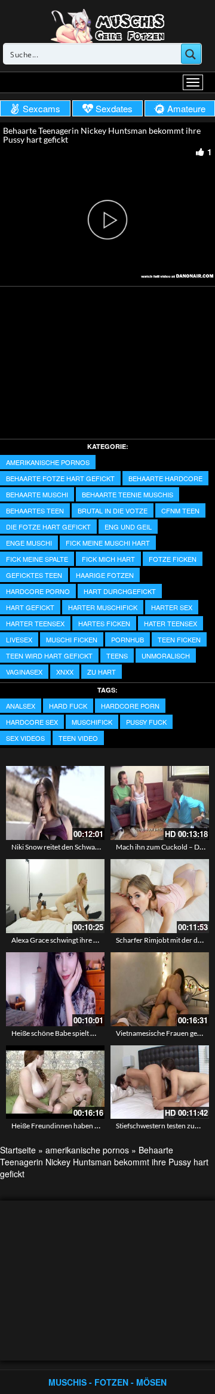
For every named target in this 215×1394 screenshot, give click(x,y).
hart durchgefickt (120, 591)
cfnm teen (180, 510)
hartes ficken (104, 623)
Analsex (20, 705)
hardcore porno (38, 591)
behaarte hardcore (165, 478)
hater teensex (170, 623)
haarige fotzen (105, 575)
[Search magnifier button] (191, 54)
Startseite (18, 1150)
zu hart (101, 671)
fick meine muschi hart (108, 542)
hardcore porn (130, 705)
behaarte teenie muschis (127, 494)
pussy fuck (146, 722)
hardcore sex (32, 722)
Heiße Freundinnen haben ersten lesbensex (78, 1125)
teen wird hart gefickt (49, 655)
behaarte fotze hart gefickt (60, 478)
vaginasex (24, 671)
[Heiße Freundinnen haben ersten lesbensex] (55, 1082)
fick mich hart (108, 559)
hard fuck (68, 705)
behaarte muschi (37, 494)
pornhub (127, 639)
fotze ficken (172, 559)
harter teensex (35, 623)
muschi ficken (71, 639)
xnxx (64, 671)
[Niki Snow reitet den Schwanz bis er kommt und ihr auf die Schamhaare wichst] (55, 803)
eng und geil (128, 526)
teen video (78, 738)
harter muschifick (102, 607)
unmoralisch (166, 655)
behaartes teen (35, 510)
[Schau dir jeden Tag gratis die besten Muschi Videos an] (107, 25)
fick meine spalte (37, 559)
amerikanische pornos (48, 462)
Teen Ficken (179, 639)
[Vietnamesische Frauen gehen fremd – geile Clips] (159, 989)
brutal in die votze (113, 510)
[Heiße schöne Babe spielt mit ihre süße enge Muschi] (55, 989)
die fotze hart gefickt (48, 526)
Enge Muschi (29, 542)
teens (117, 655)
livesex (19, 639)
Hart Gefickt (30, 607)
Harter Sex (171, 607)
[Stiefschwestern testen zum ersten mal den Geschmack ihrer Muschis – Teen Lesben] (159, 1082)
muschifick (92, 722)
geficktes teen (34, 575)
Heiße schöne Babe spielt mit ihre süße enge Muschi (91, 1033)
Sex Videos (25, 738)
